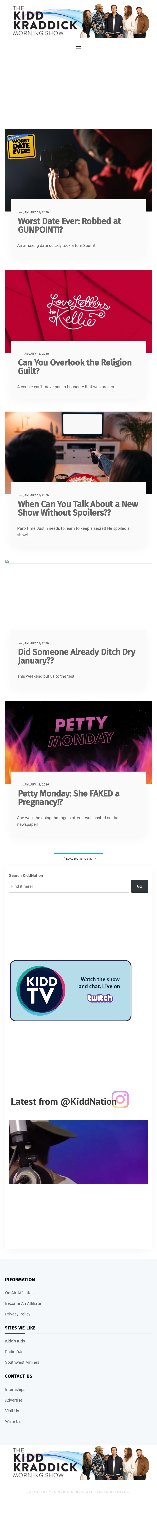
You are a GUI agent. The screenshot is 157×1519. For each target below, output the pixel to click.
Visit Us (12, 1410)
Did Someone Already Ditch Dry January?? (76, 656)
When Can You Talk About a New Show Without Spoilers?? (78, 508)
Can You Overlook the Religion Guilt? (75, 366)
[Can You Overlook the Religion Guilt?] (78, 311)
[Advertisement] (78, 87)
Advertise (13, 1400)
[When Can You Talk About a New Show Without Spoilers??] (78, 452)
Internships (15, 1389)
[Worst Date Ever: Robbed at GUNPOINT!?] (78, 169)
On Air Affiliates (19, 1292)
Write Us (13, 1421)
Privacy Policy (17, 1314)
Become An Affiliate (23, 1303)
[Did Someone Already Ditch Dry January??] (78, 600)
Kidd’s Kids (15, 1341)
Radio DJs (14, 1351)
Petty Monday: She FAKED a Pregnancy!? (69, 797)
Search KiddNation (26, 875)
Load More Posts (79, 858)
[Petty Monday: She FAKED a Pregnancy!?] (78, 742)
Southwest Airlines (22, 1362)
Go (139, 886)
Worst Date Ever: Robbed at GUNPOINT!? (69, 225)
